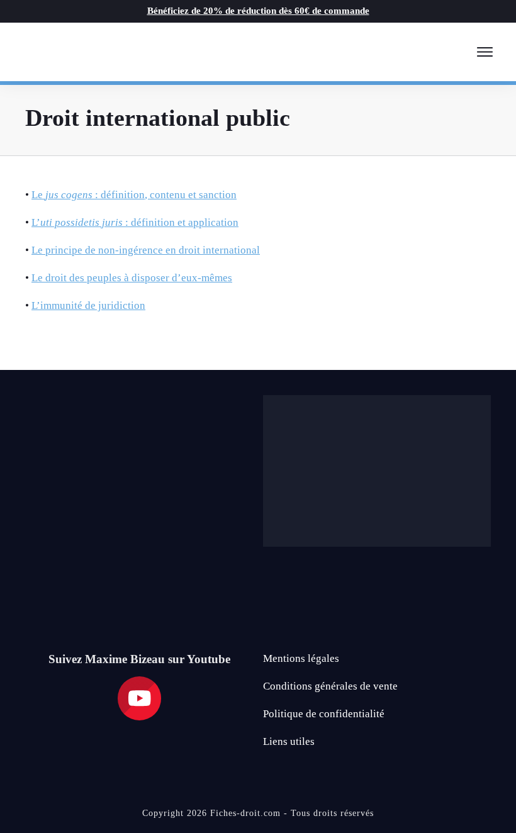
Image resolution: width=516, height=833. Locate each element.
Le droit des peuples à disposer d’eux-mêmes (131, 278)
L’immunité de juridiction (88, 305)
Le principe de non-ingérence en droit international (145, 250)
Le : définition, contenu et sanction (134, 195)
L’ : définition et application (134, 222)
